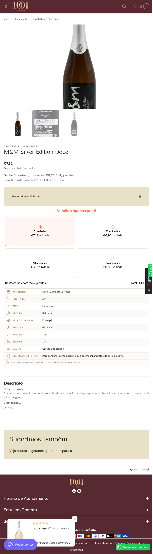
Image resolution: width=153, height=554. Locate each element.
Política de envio (118, 543)
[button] (6, 7)
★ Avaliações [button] (146, 281)
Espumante (21, 19)
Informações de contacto (67, 550)
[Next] (142, 469)
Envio (7, 168)
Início (6, 19)
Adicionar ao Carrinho (25, 196)
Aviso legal (92, 550)
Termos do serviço (94, 543)
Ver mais (8, 407)
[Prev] (130, 469)
